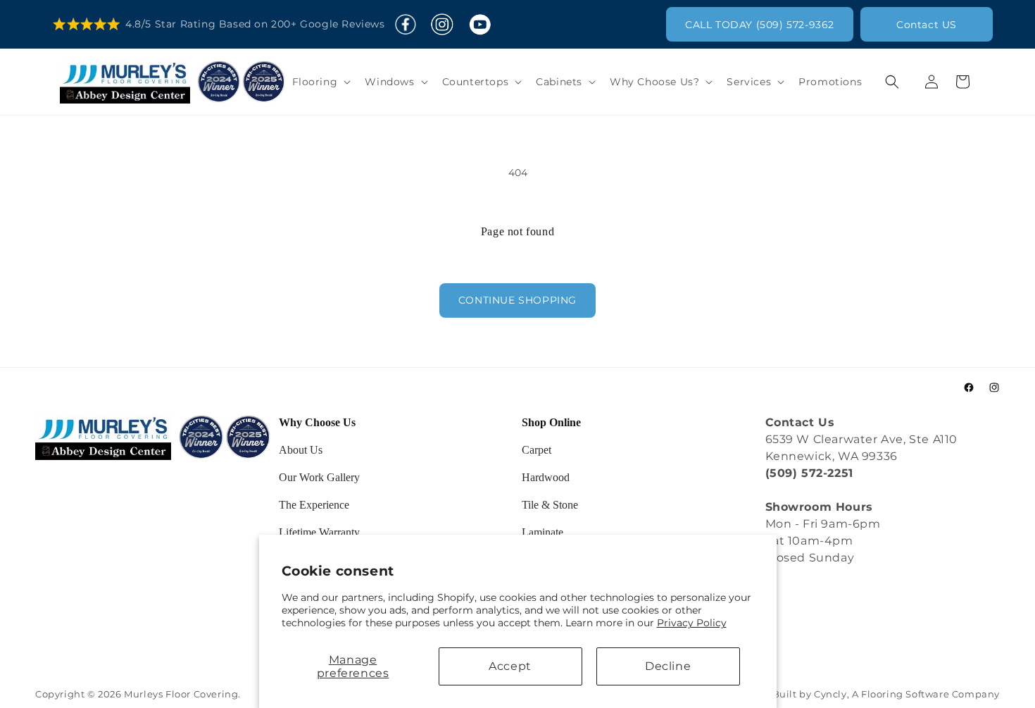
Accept (510, 666)
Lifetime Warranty (319, 532)
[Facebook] (405, 24)
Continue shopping (517, 300)
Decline (668, 666)
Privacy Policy (692, 622)
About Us (300, 450)
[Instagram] (441, 24)
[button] (320, 82)
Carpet (536, 450)
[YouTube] (479, 24)
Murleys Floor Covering (181, 694)
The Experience (314, 505)
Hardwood (546, 477)
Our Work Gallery (319, 477)
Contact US (926, 24)
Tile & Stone (550, 505)
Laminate (542, 532)
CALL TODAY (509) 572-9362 (759, 24)
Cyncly (830, 694)
